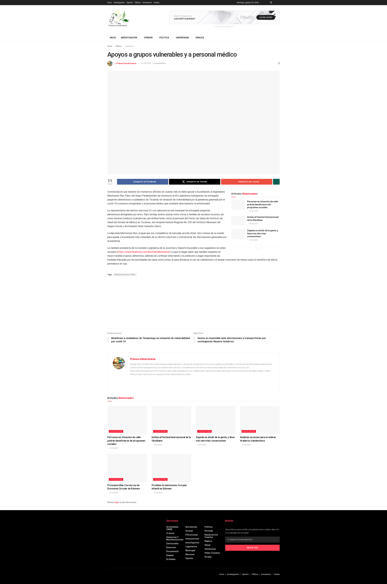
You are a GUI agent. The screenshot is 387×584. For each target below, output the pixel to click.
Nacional (189, 554)
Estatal (189, 531)
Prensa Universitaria (126, 63)
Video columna (212, 553)
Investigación (119, 3)
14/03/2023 (253, 224)
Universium (147, 3)
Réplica (208, 541)
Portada (209, 531)
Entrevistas (191, 527)
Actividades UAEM (172, 528)
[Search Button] (278, 37)
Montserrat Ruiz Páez (125, 275)
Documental (172, 551)
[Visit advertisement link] (225, 17)
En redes (171, 559)
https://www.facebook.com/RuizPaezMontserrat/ (144, 251)
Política (138, 3)
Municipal (190, 550)
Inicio (109, 3)
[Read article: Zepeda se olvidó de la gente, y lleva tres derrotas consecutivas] (238, 234)
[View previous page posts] (252, 247)
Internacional (192, 538)
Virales (156, 3)
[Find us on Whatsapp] (279, 2)
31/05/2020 (146, 63)
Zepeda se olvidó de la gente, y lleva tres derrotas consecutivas (262, 233)
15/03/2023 (253, 211)
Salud (207, 545)
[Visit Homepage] (118, 19)
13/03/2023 (253, 240)
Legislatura (129, 46)
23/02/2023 (246, 445)
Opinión (129, 3)
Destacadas (172, 543)
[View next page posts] (258, 247)
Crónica (170, 533)
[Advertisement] (193, 303)
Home (109, 46)
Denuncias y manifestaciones (174, 538)
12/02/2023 (157, 493)
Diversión (171, 547)
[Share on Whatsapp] (276, 182)
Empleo (170, 555)
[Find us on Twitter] (271, 2)
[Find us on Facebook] (267, 2)
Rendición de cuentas (211, 536)
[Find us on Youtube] (275, 2)
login (116, 502)
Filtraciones (191, 535)
